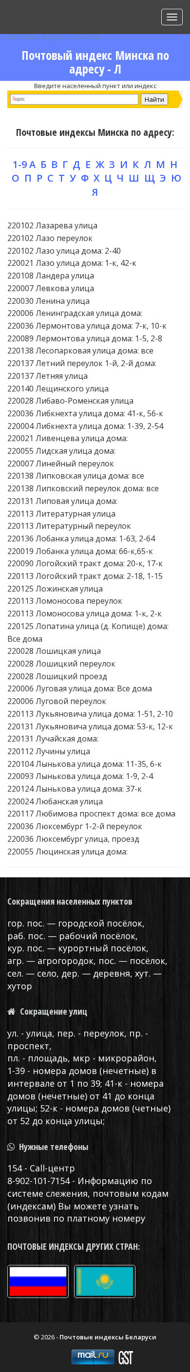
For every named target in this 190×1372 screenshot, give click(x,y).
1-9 (20, 164)
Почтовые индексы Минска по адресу (94, 132)
